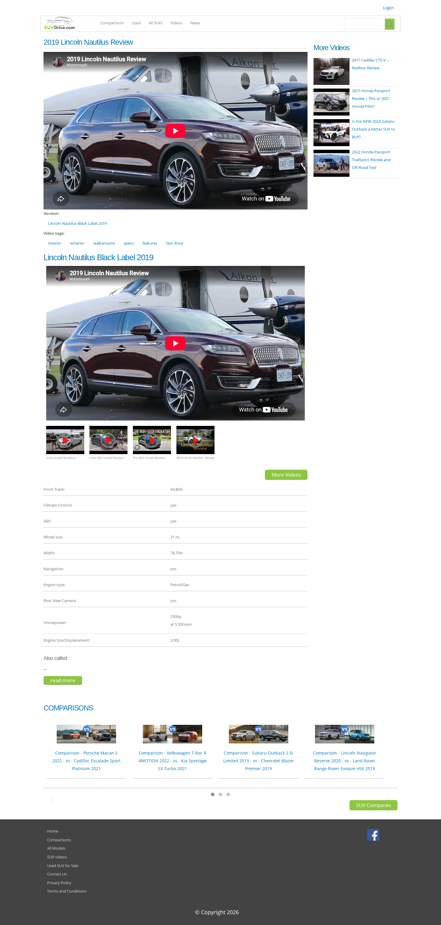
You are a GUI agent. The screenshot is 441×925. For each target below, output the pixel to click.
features (149, 243)
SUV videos (57, 857)
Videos (176, 23)
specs (129, 243)
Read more (66, 680)
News (195, 23)
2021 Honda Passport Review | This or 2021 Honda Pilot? (371, 98)
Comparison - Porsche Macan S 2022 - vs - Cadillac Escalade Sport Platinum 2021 (86, 760)
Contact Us (57, 874)
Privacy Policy (59, 882)
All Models (56, 848)
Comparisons (112, 23)
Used (136, 23)
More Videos (286, 474)
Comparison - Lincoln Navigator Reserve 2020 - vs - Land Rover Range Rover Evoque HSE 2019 (344, 760)
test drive (174, 243)
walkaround (104, 243)
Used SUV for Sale (62, 865)
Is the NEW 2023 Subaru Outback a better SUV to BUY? (373, 129)
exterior (77, 243)
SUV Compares (373, 805)
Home (52, 831)
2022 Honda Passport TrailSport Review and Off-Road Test (371, 159)
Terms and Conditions (66, 891)
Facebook (374, 835)
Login (388, 8)
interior (54, 243)
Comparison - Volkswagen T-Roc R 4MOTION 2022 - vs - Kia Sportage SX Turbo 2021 (173, 760)
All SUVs (155, 23)
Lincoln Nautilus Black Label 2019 (77, 223)
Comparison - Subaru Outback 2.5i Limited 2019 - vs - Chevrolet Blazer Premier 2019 (258, 760)
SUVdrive (62, 24)
